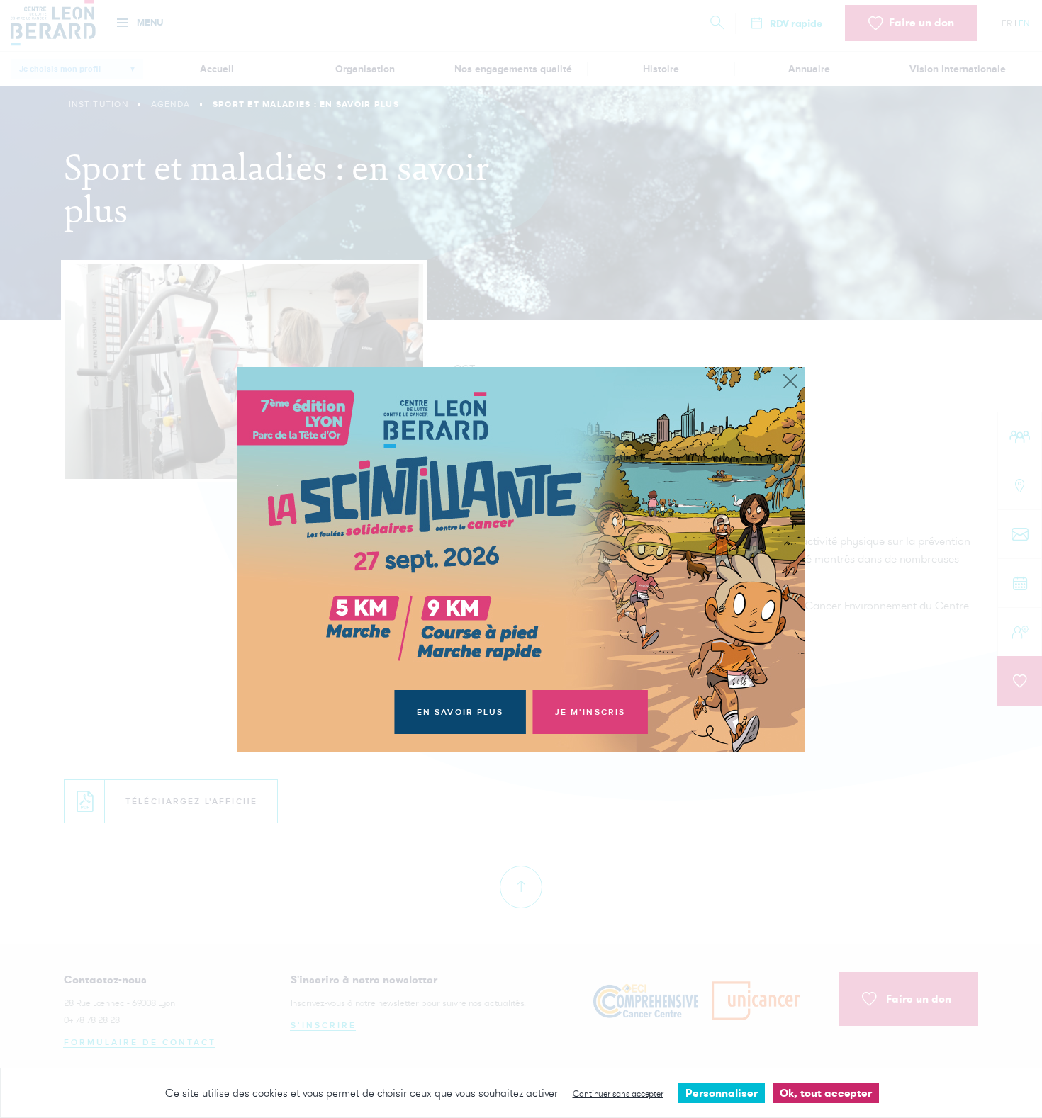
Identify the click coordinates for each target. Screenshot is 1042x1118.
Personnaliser (721, 1093)
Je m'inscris (590, 712)
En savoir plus (460, 712)
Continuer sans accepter (618, 1093)
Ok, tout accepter (826, 1093)
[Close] (790, 382)
